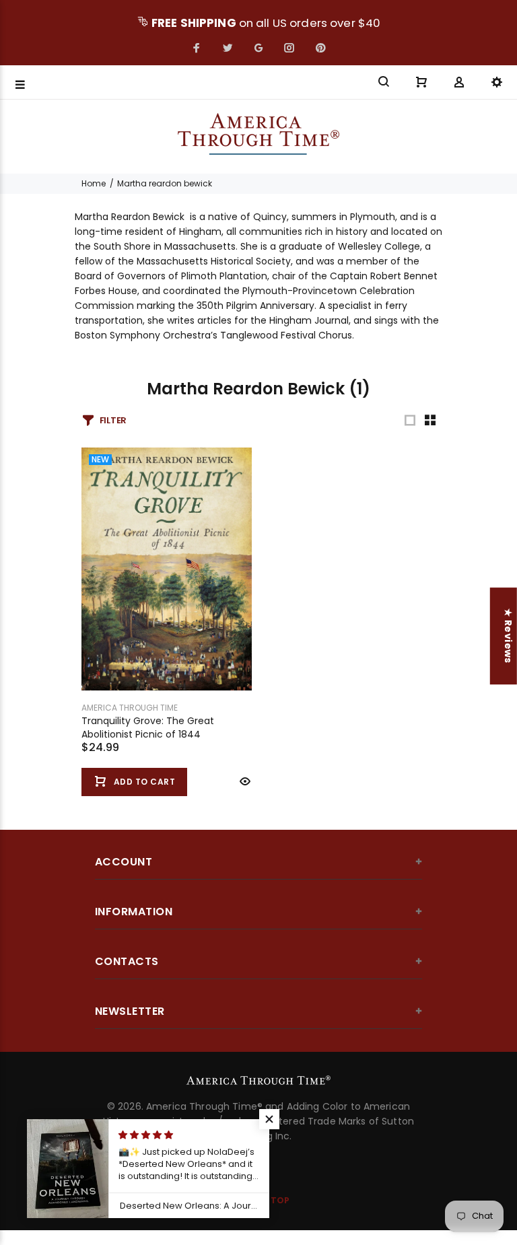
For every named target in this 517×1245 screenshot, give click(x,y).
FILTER (113, 420)
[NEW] (166, 568)
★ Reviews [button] (508, 636)
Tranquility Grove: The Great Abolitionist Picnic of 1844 (147, 727)
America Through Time (129, 707)
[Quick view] (244, 781)
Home (93, 183)
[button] (269, 1119)
